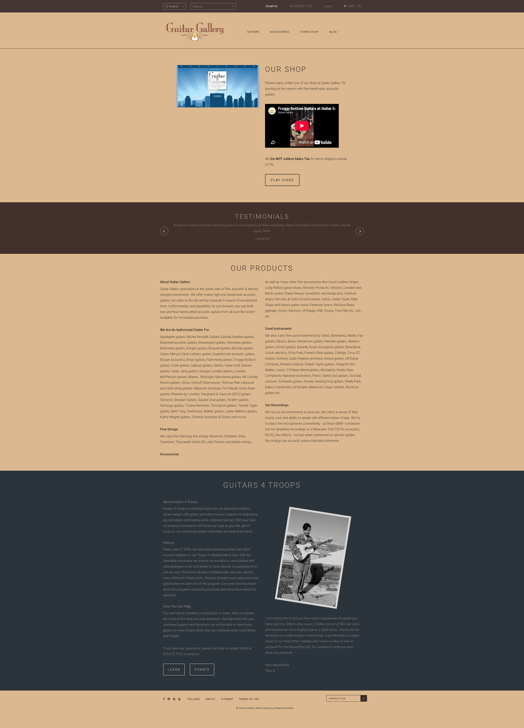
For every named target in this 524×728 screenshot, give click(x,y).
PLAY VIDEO (282, 180)
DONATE (202, 670)
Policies (194, 699)
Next (360, 231)
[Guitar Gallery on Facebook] (164, 699)
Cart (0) (353, 6)
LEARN (174, 670)
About (210, 699)
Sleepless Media (284, 708)
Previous (164, 231)
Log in (328, 6)
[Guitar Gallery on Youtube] (178, 699)
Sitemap (227, 699)
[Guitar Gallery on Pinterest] (173, 699)
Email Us (271, 6)
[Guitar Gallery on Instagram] (168, 699)
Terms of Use (249, 699)
